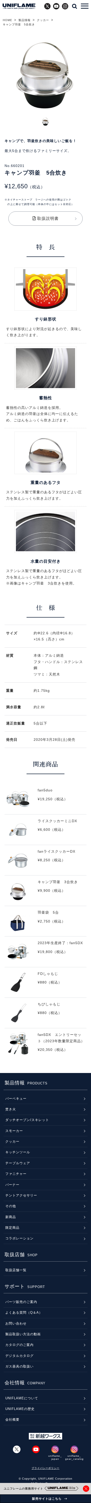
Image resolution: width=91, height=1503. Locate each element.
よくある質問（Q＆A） (23, 1312)
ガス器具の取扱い (19, 1366)
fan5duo (45, 802)
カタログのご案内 (19, 1345)
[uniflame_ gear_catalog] (74, 1449)
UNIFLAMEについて (21, 1398)
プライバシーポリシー (45, 1468)
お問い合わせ (16, 1323)
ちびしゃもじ (45, 1016)
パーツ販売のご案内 (21, 1302)
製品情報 (24, 20)
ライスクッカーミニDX (45, 833)
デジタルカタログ (19, 1356)
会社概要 (12, 1419)
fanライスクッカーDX (45, 863)
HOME (7, 20)
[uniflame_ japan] (55, 1449)
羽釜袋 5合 (45, 924)
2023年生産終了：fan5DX (45, 955)
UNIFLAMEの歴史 (20, 1409)
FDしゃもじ (45, 985)
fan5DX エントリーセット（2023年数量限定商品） (45, 1046)
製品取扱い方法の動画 (23, 1334)
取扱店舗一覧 (16, 1270)
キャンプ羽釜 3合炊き (45, 894)
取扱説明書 (47, 218)
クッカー (43, 20)
